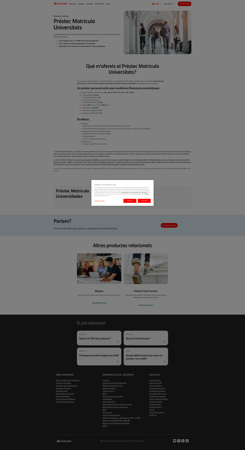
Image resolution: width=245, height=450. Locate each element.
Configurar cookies (99, 201)
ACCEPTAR (144, 201)
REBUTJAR (129, 201)
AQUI (146, 194)
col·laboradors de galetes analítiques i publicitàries (134, 192)
